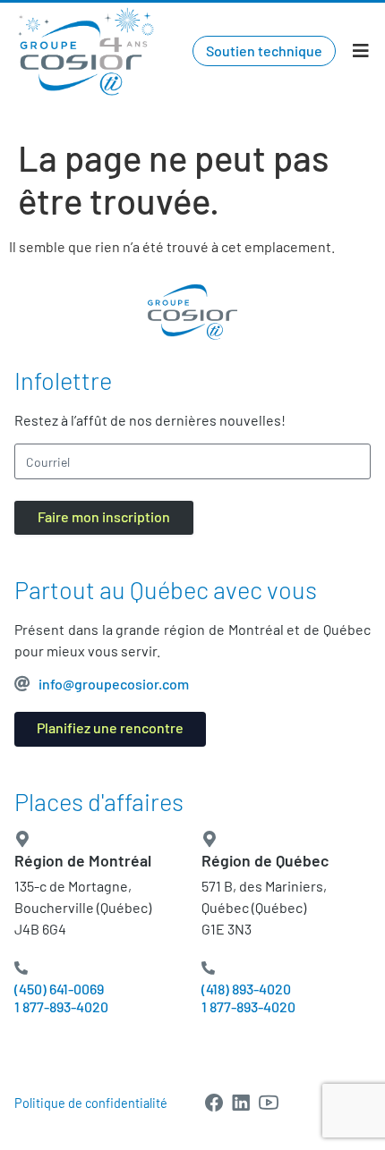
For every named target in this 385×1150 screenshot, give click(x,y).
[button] (360, 51)
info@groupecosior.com (113, 683)
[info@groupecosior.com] (22, 683)
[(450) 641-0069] (21, 968)
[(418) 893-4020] (208, 968)
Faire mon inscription (104, 516)
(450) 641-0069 (59, 988)
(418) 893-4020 (246, 988)
